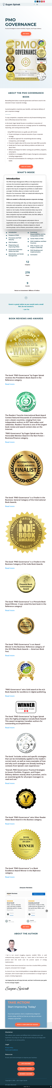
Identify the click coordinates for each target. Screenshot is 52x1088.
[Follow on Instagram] (44, 1)
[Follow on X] (37, 1)
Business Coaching (26, 1074)
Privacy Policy (9, 1047)
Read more (9, 384)
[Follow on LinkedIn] (35, 1)
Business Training (26, 1069)
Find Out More (26, 166)
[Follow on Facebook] (39, 1)
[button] (5, 911)
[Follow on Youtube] (42, 1)
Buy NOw (26, 33)
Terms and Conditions (11, 1050)
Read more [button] (10, 910)
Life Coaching (26, 1063)
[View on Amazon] (6, 921)
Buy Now (26, 927)
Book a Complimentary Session (27, 1024)
